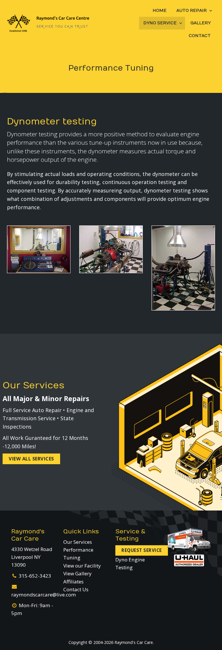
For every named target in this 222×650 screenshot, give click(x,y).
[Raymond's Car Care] (48, 23)
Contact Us (75, 589)
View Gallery (77, 573)
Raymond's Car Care (28, 535)
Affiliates (73, 581)
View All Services (31, 459)
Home (159, 10)
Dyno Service (160, 23)
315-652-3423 (35, 575)
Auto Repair (191, 10)
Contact (200, 35)
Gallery (200, 23)
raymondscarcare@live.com (43, 594)
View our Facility (82, 565)
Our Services (77, 542)
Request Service (141, 550)
